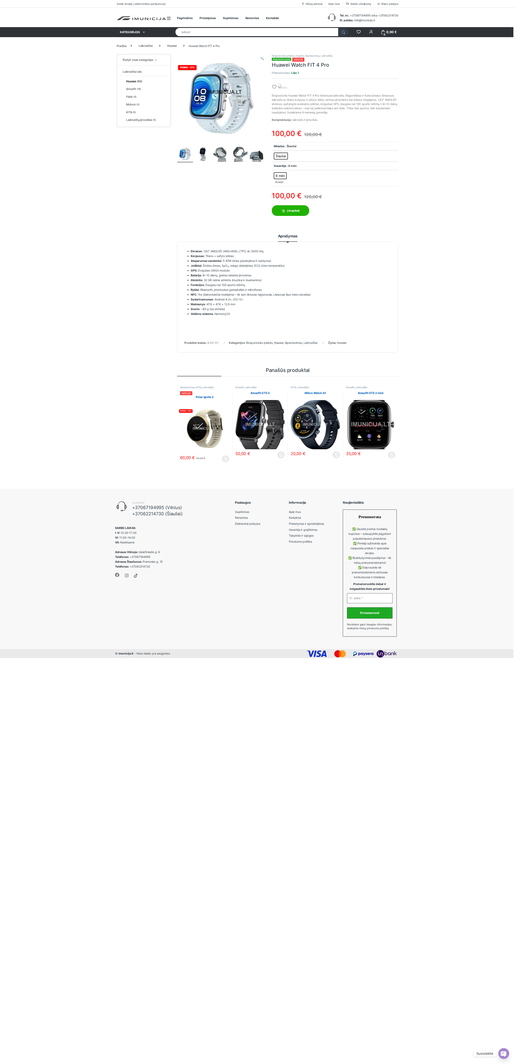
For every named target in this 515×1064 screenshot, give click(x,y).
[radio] (280, 156)
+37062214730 (388, 15)
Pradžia (122, 45)
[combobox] (256, 32)
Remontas (252, 18)
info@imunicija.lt (357, 20)
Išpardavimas (312, 55)
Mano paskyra (389, 3)
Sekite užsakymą (360, 3)
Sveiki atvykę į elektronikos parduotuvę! (141, 3)
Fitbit (131, 96)
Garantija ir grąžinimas (303, 529)
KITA (198, 387)
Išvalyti (279, 182)
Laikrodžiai (145, 45)
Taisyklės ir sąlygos (301, 535)
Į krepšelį (293, 210)
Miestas (279, 146)
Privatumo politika (300, 541)
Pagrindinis (185, 18)
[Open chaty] (503, 1053)
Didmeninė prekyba (247, 523)
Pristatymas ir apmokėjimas (306, 523)
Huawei (172, 45)
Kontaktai (272, 18)
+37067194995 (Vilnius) (157, 507)
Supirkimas (230, 18)
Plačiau (224, 458)
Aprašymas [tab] (288, 236)
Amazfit (239, 387)
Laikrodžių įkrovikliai (141, 120)
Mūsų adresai (314, 3)
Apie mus (334, 3)
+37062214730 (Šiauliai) (157, 513)
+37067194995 (360, 15)
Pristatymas (208, 18)
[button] (262, 58)
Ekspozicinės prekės (283, 55)
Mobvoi (132, 104)
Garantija (280, 165)
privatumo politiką (377, 628)
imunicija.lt (125, 653)
